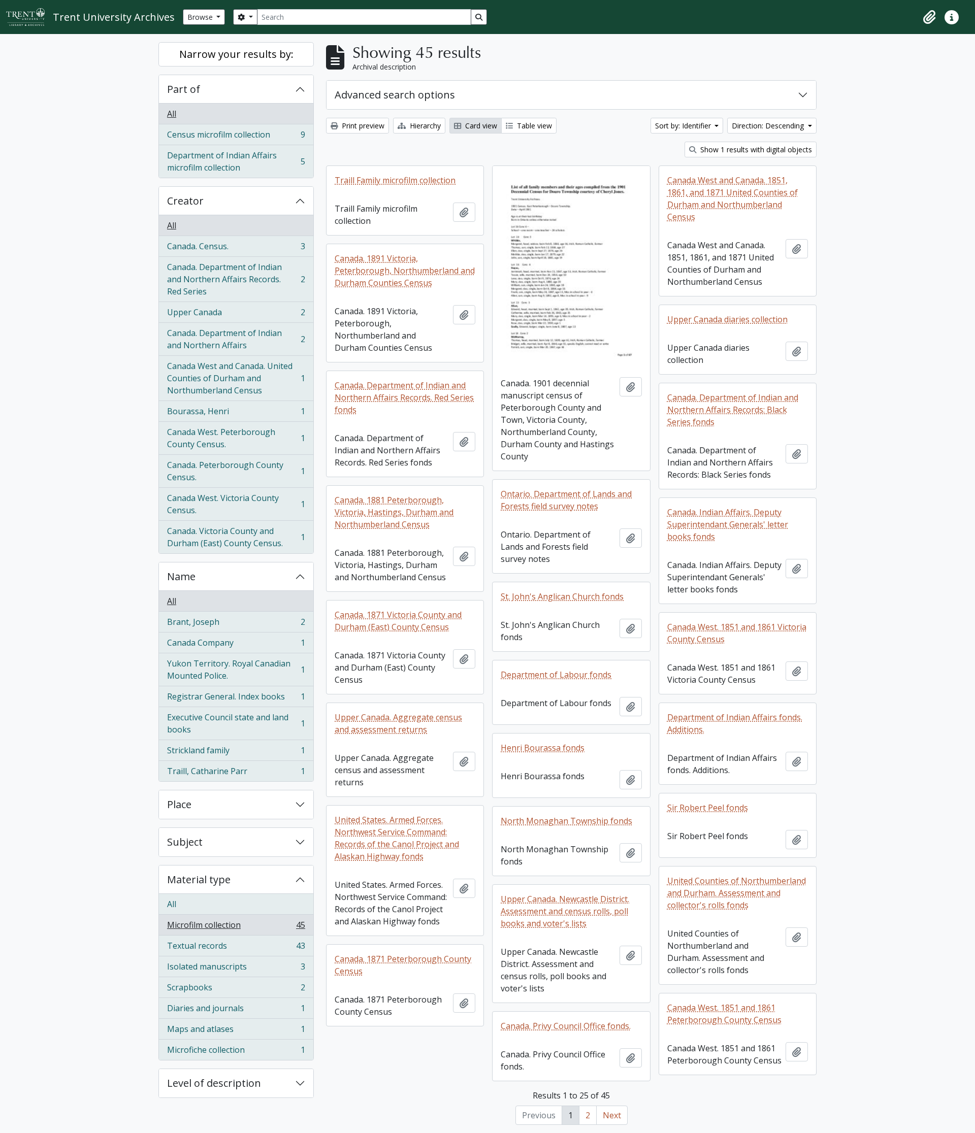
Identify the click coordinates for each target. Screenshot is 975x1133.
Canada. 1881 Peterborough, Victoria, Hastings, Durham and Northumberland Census (394, 512)
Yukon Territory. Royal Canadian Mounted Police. (236, 669)
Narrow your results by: (236, 54)
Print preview (362, 125)
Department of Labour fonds (556, 674)
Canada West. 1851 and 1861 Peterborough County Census (724, 1013)
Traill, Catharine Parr (236, 773)
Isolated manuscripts (236, 969)
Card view (480, 125)
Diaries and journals (236, 1011)
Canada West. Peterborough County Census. (236, 438)
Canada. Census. (236, 249)
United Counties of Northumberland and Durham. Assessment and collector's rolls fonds (736, 893)
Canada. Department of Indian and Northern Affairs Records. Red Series (236, 279)
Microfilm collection (236, 927)
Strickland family (236, 753)
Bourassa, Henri (236, 414)
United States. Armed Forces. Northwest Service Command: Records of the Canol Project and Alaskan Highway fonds (397, 838)
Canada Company (236, 645)
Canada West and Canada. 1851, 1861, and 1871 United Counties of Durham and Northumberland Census (732, 198)
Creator (185, 201)
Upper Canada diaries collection (727, 319)
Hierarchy (424, 125)
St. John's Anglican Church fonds (562, 596)
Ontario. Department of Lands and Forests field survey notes (566, 500)
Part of (183, 89)
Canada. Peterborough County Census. (236, 471)
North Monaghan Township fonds (566, 820)
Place (179, 804)
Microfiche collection (236, 1052)
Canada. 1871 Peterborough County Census (403, 965)
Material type (199, 879)
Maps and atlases (236, 1031)
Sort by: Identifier (684, 125)
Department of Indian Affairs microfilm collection (236, 161)
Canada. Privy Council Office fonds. (566, 1025)
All (171, 113)
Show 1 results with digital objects (755, 149)
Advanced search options (395, 95)
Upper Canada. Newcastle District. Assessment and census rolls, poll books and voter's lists (565, 911)
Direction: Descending (769, 125)
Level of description (214, 1083)
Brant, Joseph (236, 624)
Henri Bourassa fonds (542, 747)
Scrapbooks (236, 990)
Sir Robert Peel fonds (707, 807)
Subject (185, 842)
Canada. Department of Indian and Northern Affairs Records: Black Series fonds (732, 409)
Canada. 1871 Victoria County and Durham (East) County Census (398, 620)
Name (181, 576)
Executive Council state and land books (236, 723)
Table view (533, 125)
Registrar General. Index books (236, 699)
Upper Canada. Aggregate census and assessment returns (398, 723)
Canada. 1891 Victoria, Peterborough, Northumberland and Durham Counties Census (405, 270)
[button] (929, 17)
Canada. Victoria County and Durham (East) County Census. (236, 537)
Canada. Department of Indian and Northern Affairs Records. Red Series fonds (404, 397)
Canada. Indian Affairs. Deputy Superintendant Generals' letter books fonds (727, 524)
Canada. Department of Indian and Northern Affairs (236, 339)
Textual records (236, 948)
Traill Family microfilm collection (395, 180)
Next (612, 1115)
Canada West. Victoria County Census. (236, 504)
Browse (201, 17)
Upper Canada (236, 315)
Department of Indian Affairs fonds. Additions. (734, 723)
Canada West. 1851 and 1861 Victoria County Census (736, 633)
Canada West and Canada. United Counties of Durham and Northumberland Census (236, 378)
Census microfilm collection (236, 137)
